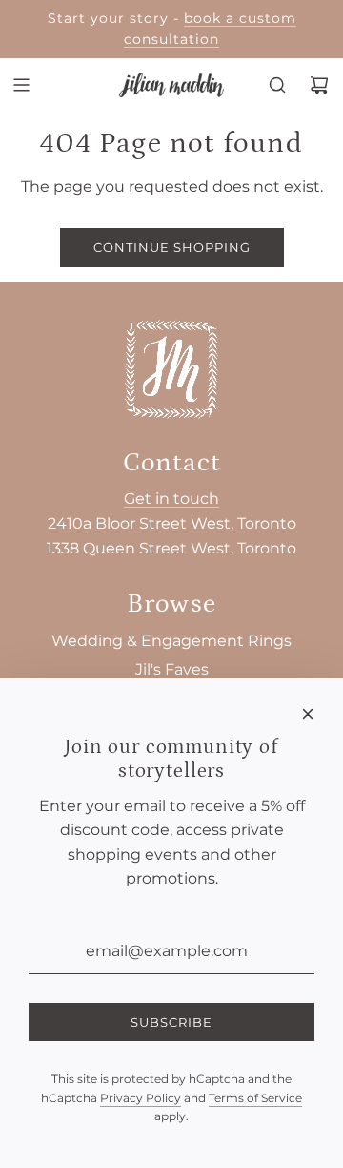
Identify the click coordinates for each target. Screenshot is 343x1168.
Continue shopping (172, 247)
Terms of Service (255, 1098)
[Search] (277, 85)
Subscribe (171, 1022)
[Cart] (319, 85)
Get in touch (171, 499)
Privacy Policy (140, 1098)
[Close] (308, 714)
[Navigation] (21, 85)
